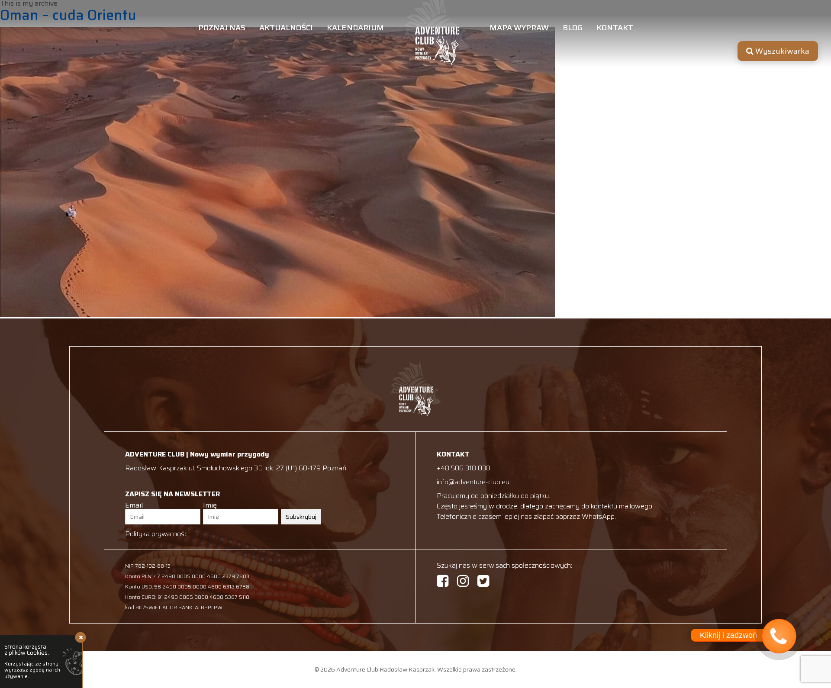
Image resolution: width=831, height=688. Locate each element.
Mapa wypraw (519, 29)
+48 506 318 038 (463, 468)
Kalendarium (355, 29)
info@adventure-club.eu (473, 481)
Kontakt (614, 29)
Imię (210, 505)
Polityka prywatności (157, 533)
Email (134, 505)
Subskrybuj (301, 516)
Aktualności (286, 29)
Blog (573, 29)
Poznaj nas (221, 29)
